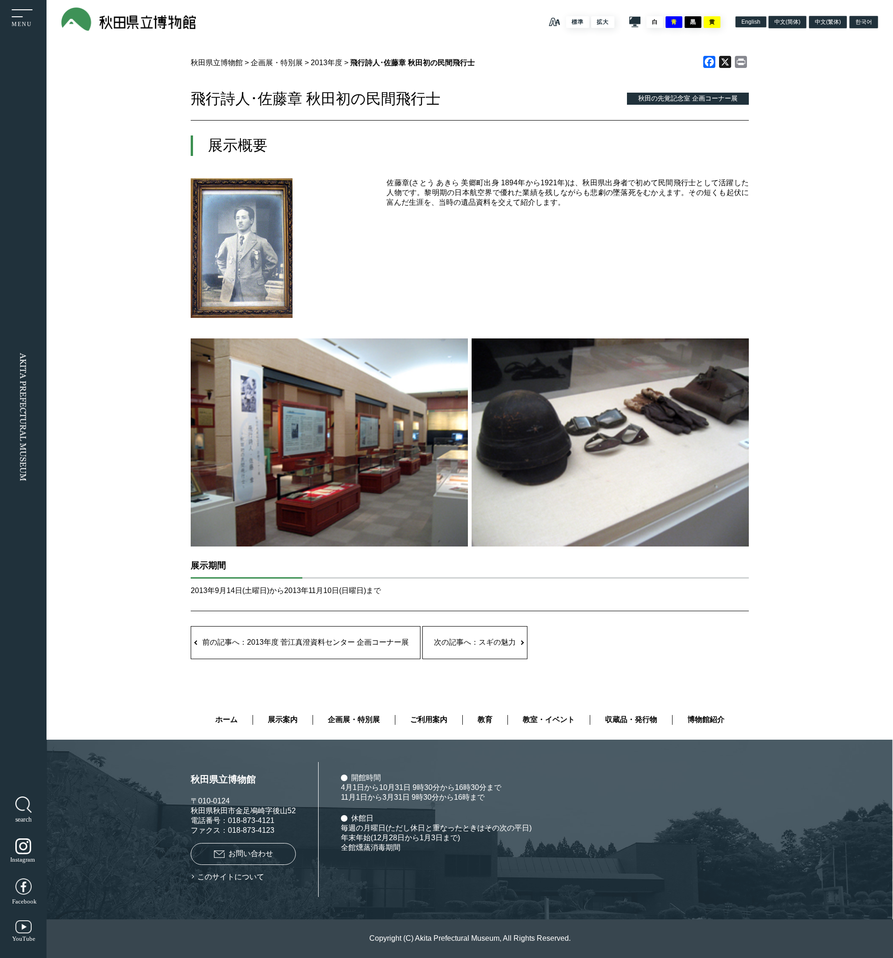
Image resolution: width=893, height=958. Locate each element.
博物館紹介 (706, 719)
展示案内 (283, 719)
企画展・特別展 (354, 719)
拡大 (603, 22)
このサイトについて (230, 877)
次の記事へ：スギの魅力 (475, 642)
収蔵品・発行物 (631, 719)
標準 (578, 22)
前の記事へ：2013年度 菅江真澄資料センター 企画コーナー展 (305, 642)
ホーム (226, 719)
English (750, 22)
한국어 (863, 22)
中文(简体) (787, 22)
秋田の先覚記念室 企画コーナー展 (688, 98)
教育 (485, 719)
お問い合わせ (250, 853)
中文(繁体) (828, 22)
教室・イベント (549, 719)
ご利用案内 (428, 719)
